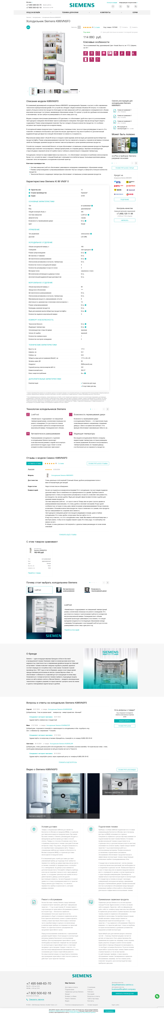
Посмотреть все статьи (125, 168)
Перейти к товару (34, 573)
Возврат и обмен (70, 996)
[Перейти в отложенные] (113, 6)
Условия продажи (93, 1005)
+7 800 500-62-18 (33, 8)
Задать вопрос (125, 721)
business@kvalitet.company (124, 989)
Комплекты (105, 12)
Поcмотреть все (124, 726)
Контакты (91, 1001)
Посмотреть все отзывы (98, 463)
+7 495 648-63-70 (33, 5)
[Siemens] (82, 5)
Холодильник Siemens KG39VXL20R (61, 743)
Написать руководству (125, 993)
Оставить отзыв (34, 463)
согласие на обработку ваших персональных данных (63, 1011)
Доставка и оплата (71, 987)
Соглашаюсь (109, 1011)
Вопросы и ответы (94, 996)
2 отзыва (97, 27)
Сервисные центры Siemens (74, 992)
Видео (67, 1001)
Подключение (69, 989)
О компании (91, 987)
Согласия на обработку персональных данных (82, 1012)
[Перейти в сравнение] (120, 6)
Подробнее (125, 199)
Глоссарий (91, 994)
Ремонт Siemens (70, 998)
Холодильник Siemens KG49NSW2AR (60, 709)
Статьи (90, 989)
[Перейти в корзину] (128, 6)
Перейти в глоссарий (71, 630)
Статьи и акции (112, 2)
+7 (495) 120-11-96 (125, 214)
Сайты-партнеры (93, 998)
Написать (124, 220)
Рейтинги (90, 992)
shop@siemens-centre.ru (122, 985)
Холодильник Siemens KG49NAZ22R (58, 725)
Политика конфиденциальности (74, 1005)
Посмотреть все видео (127, 769)
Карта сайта (115, 1005)
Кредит (67, 994)
